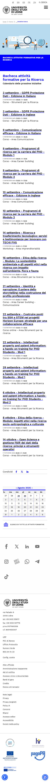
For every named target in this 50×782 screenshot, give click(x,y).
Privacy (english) (9, 702)
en (18, 2)
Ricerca (11, 22)
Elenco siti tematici (11, 687)
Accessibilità (8, 720)
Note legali (7, 695)
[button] (4, 777)
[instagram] (6, 564)
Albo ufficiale (8, 665)
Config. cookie (9, 657)
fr (29, 2)
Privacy (6, 698)
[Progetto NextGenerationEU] (10, 756)
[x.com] (16, 548)
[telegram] (37, 564)
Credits (6, 683)
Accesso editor (9, 717)
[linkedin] (27, 548)
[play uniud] (16, 564)
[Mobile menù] (45, 7)
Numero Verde (9, 648)
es (24, 2)
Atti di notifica (9, 672)
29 (19, 496)
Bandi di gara (8, 680)
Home (4, 22)
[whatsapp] (27, 564)
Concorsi (6, 709)
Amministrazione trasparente (15, 669)
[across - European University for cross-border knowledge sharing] (10, 769)
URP (4, 637)
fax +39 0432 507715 (11, 623)
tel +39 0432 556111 (11, 619)
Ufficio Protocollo (10, 644)
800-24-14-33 (8, 652)
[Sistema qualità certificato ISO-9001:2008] (10, 743)
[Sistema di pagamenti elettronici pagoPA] (38, 756)
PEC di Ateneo (9, 641)
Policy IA (6, 706)
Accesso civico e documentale (15, 676)
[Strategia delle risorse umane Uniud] (38, 743)
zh (34, 2)
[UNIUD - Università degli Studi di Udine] (15, 10)
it (13, 2)
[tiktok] (6, 579)
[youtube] (37, 548)
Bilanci (5, 713)
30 (25, 496)
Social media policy (11, 724)
